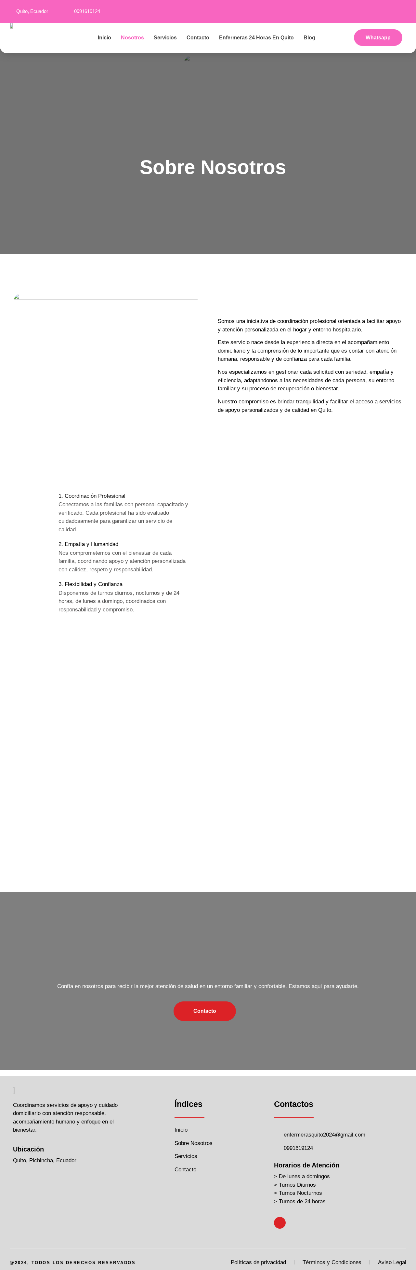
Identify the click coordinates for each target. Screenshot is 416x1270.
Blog (309, 37)
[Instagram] (402, 11)
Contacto (198, 37)
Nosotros (132, 37)
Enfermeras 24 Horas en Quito (256, 37)
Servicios (165, 37)
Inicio (104, 37)
